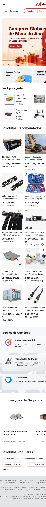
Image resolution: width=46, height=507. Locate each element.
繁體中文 (34, 487)
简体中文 (25, 487)
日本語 (42, 487)
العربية (28, 490)
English (16, 487)
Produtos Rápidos (24, 483)
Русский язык (9, 490)
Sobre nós (23, 480)
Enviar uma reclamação (8, 480)
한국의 (20, 490)
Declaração (33, 480)
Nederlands (36, 490)
